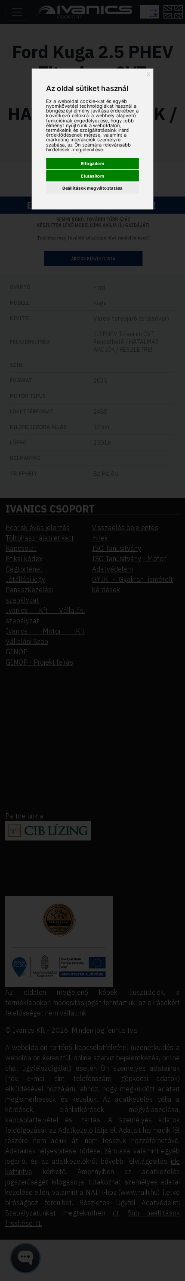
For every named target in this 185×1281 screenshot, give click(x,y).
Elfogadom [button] (92, 163)
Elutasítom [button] (92, 175)
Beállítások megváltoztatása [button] (92, 188)
